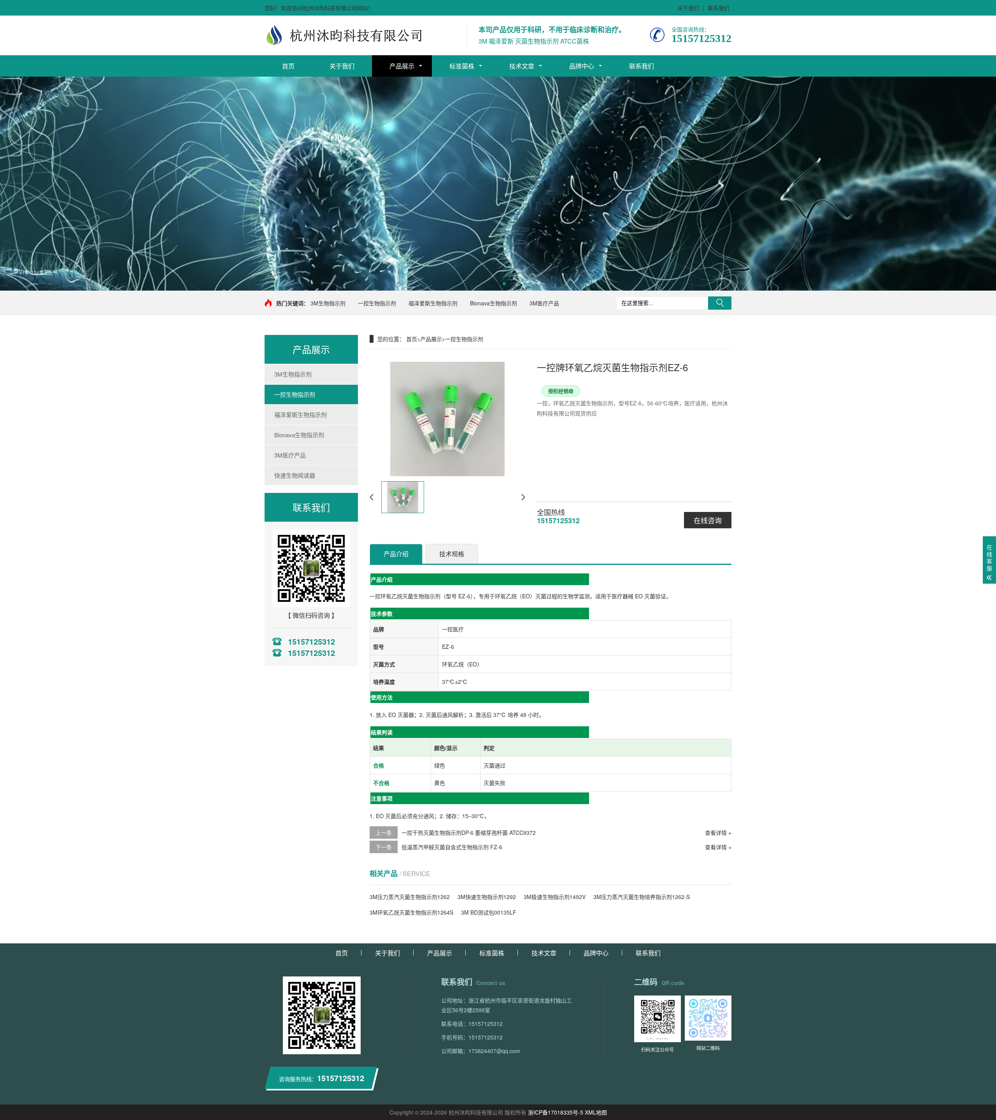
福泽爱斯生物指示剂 (433, 303)
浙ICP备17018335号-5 (555, 1112)
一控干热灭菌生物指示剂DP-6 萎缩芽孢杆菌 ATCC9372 (469, 832)
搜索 (719, 303)
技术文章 (521, 65)
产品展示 (401, 65)
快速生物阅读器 (294, 475)
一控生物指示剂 (377, 303)
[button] (491, 283)
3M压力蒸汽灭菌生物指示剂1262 (410, 897)
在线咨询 (708, 520)
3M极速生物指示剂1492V (555, 897)
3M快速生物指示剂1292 (487, 897)
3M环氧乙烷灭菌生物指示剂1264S (411, 912)
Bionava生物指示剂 (493, 303)
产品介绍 (396, 553)
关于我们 (688, 8)
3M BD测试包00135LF (488, 912)
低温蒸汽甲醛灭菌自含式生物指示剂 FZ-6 (452, 847)
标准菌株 (461, 65)
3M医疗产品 (544, 303)
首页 (288, 65)
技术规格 (451, 553)
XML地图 (596, 1112)
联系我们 (718, 8)
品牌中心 (581, 65)
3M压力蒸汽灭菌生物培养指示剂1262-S (641, 897)
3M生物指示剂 (327, 303)
